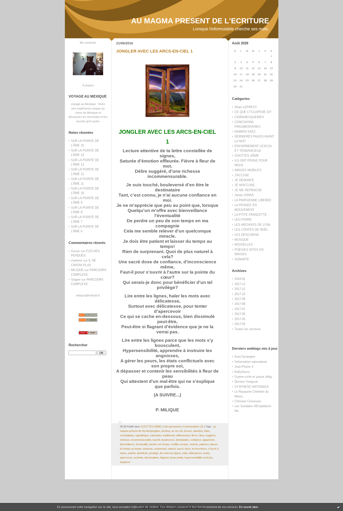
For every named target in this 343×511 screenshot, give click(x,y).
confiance (195, 439)
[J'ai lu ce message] (338, 507)
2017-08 (239, 304)
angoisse (125, 462)
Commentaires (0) (193, 426)
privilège (153, 453)
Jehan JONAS (244, 195)
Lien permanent (172, 426)
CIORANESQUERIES (249, 117)
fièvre (195, 435)
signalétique (142, 435)
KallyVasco (242, 372)
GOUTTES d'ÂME (246, 155)
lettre (207, 431)
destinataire (182, 439)
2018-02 (239, 279)
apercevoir (126, 457)
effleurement (183, 435)
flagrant (164, 457)
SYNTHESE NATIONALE (251, 386)
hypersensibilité (193, 457)
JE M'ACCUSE (244, 185)
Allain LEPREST (245, 107)
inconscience (199, 448)
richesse (125, 439)
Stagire (75, 279)
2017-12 (239, 284)
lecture (188, 431)
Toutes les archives (247, 329)
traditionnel (169, 435)
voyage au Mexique (83, 104)
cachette (138, 457)
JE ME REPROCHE (248, 190)
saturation (155, 435)
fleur (201, 435)
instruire (208, 457)
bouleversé (168, 439)
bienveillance (127, 444)
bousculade (176, 457)
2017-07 (239, 309)
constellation (127, 435)
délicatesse (195, 453)
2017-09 (239, 299)
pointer (132, 453)
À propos (88, 85)
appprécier (208, 439)
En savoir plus (248, 507)
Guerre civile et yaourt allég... (254, 376)
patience (204, 444)
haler (185, 453)
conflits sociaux (179, 444)
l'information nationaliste (250, 361)
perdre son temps (159, 444)
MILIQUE (77, 270)
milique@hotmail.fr (88, 295)
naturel (171, 448)
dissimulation (151, 457)
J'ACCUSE (241, 175)
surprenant (160, 448)
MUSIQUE (241, 239)
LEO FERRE (243, 219)
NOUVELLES (243, 244)
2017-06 (239, 314)
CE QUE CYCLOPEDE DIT (253, 112)
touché (156, 439)
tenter (206, 453)
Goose (75, 251)
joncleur (165, 431)
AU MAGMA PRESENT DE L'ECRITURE (200, 21)
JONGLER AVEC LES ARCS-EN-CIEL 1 (154, 51)
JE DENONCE (244, 180)
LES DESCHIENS (246, 234)
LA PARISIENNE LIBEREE (252, 200)
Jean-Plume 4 (243, 366)
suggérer (210, 435)
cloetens (76, 260)
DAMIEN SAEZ (245, 131)
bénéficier (142, 453)
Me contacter (88, 42)
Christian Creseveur (247, 401)
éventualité (142, 444)
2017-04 (239, 324)
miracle (194, 444)
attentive (198, 431)
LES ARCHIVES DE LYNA (252, 224)
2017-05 (239, 319)
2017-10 (239, 294)
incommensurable (141, 439)
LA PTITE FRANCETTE (250, 214)
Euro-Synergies (244, 356)
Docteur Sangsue (246, 381)
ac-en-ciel (177, 431)
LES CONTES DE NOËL (251, 229)
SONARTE (241, 259)
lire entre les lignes (170, 453)
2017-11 (239, 289)
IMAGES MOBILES (247, 170)
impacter (148, 448)
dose (187, 448)
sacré (180, 448)
